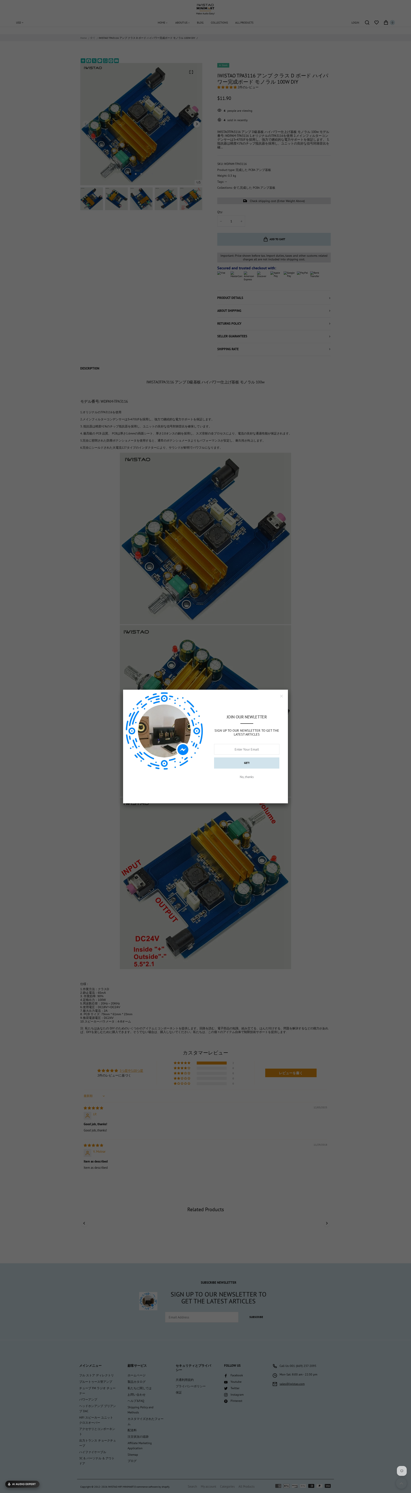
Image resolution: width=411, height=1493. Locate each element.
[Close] (281, 696)
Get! (247, 763)
